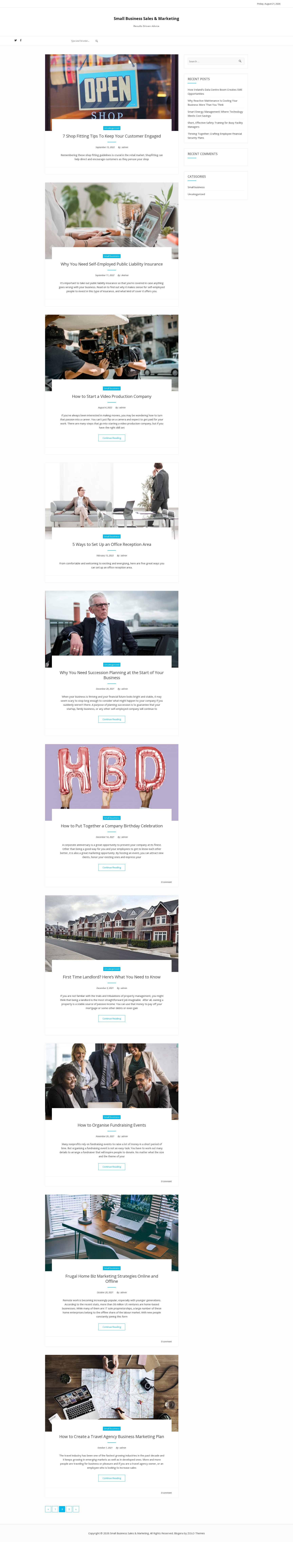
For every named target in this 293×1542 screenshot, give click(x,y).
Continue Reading (114, 437)
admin (125, 147)
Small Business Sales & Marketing (146, 18)
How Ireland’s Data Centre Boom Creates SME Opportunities (215, 91)
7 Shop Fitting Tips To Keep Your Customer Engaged (112, 136)
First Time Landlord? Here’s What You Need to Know (112, 977)
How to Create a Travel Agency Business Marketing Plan (111, 1436)
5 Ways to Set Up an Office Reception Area (111, 544)
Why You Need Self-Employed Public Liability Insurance (112, 264)
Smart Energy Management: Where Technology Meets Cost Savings (215, 113)
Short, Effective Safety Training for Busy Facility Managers (215, 124)
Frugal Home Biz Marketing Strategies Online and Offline (111, 1278)
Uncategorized (111, 128)
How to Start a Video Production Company (111, 396)
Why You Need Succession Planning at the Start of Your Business (112, 675)
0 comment (166, 882)
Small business (112, 256)
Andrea (125, 275)
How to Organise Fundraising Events (112, 1125)
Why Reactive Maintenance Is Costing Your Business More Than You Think (213, 102)
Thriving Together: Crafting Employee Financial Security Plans (215, 135)
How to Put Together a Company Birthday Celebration (112, 825)
